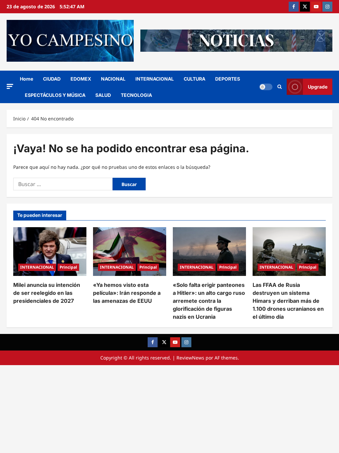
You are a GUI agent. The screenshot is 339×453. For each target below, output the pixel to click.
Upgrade (317, 87)
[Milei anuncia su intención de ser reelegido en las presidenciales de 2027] (49, 251)
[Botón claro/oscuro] (265, 87)
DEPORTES (227, 79)
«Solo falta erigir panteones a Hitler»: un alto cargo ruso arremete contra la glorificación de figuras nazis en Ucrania (209, 301)
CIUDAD (52, 79)
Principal (68, 267)
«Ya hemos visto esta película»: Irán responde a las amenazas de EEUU (127, 293)
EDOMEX (81, 79)
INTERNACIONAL (154, 79)
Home (26, 79)
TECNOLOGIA (136, 95)
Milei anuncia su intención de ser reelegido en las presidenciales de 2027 (46, 293)
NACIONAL (113, 79)
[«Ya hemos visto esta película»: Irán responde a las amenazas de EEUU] (129, 251)
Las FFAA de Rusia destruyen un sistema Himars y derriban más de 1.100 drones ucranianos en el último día (288, 301)
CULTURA (194, 79)
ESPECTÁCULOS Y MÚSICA (55, 95)
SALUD (103, 95)
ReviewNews (190, 358)
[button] (10, 86)
